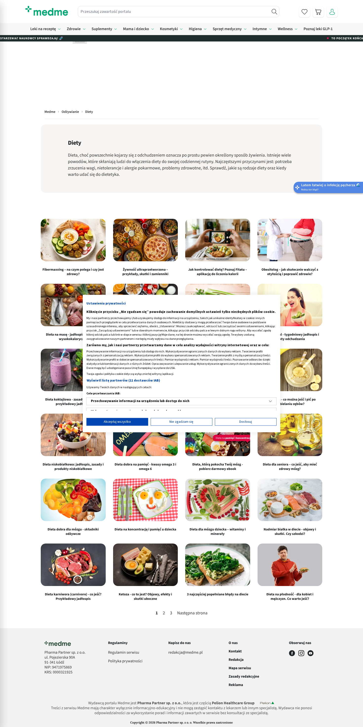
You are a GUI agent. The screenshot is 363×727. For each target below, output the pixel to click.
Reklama (236, 685)
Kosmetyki (169, 29)
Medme (49, 111)
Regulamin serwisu (123, 652)
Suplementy (102, 29)
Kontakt (235, 651)
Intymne (260, 29)
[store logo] (46, 11)
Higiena (195, 29)
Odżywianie (70, 111)
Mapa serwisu (240, 668)
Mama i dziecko (136, 29)
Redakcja (236, 659)
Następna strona (192, 613)
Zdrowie (74, 29)
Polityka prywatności (125, 661)
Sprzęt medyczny (227, 29)
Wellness (285, 29)
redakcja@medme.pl (185, 652)
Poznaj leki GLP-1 (318, 29)
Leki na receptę (43, 29)
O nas (233, 643)
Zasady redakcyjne (244, 676)
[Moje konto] (332, 11)
